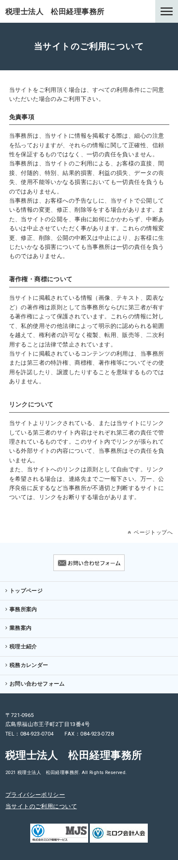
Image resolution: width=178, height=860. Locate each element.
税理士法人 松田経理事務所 (54, 11)
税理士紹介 (23, 646)
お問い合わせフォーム (37, 684)
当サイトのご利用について (41, 806)
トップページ (26, 591)
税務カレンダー (29, 665)
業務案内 (21, 628)
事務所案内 (23, 609)
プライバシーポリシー (35, 795)
